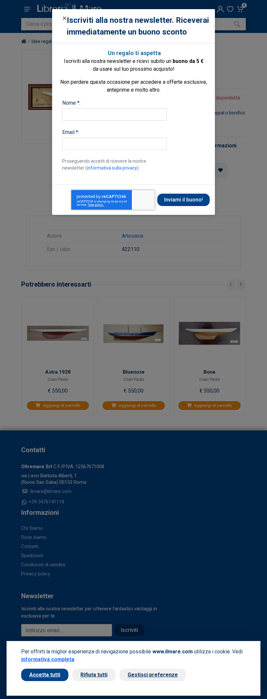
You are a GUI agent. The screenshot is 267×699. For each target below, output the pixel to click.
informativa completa (47, 659)
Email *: (70, 132)
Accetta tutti (44, 675)
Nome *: (71, 103)
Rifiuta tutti (93, 675)
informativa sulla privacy (112, 168)
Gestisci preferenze (153, 675)
